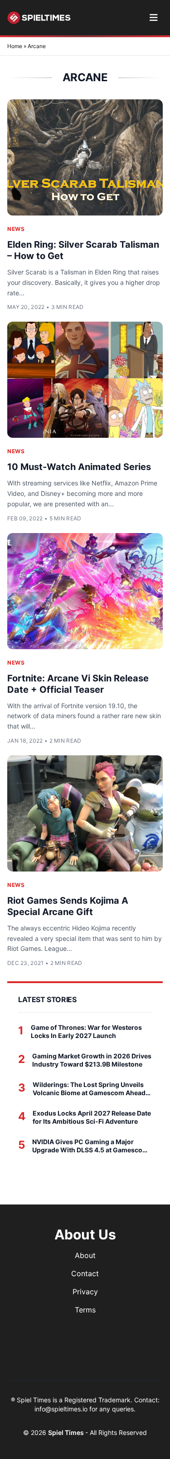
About (85, 1255)
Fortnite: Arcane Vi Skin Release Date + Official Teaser (78, 684)
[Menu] (153, 18)
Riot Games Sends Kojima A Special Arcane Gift (67, 906)
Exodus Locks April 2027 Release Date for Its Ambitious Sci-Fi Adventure (92, 1117)
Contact (85, 1273)
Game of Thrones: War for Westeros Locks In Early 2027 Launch (86, 1031)
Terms (85, 1309)
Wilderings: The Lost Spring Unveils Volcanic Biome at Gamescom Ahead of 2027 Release (89, 1089)
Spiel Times (66, 1432)
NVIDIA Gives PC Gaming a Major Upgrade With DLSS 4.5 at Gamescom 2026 (90, 1146)
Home (14, 46)
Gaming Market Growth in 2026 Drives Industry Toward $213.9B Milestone (91, 1060)
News (15, 228)
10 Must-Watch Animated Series (79, 466)
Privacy (85, 1291)
